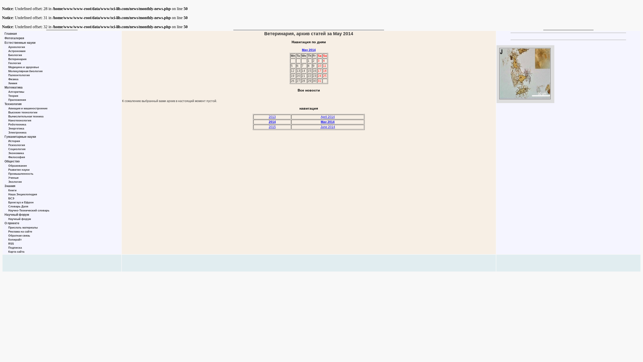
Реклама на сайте (20, 231)
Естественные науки (20, 42)
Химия (12, 83)
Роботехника (17, 124)
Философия (16, 157)
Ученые (13, 177)
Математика (14, 87)
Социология (16, 149)
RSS (11, 243)
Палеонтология (19, 75)
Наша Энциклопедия (22, 194)
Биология (15, 55)
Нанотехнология (19, 120)
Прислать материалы (23, 227)
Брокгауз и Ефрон (21, 202)
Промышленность (20, 173)
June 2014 (327, 127)
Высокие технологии (22, 112)
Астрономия (16, 51)
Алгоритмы (16, 91)
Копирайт (15, 239)
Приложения (17, 99)
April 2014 (328, 117)
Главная (11, 33)
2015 (272, 127)
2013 (272, 117)
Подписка (15, 247)
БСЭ (11, 198)
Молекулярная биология (25, 71)
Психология (16, 145)
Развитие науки (19, 169)
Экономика (16, 153)
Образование (17, 165)
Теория (13, 95)
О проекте (12, 223)
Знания (10, 186)
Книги (12, 190)
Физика (13, 79)
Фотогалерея (14, 38)
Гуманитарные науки (20, 137)
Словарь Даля (18, 206)
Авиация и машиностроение (27, 108)
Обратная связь (19, 235)
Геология (14, 63)
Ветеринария (17, 59)
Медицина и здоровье (23, 67)
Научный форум (17, 214)
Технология (13, 104)
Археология (16, 47)
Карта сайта (16, 251)
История (14, 141)
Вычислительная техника (25, 116)
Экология (15, 181)
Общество (12, 161)
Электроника (17, 132)
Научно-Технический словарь (28, 210)
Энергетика (16, 128)
